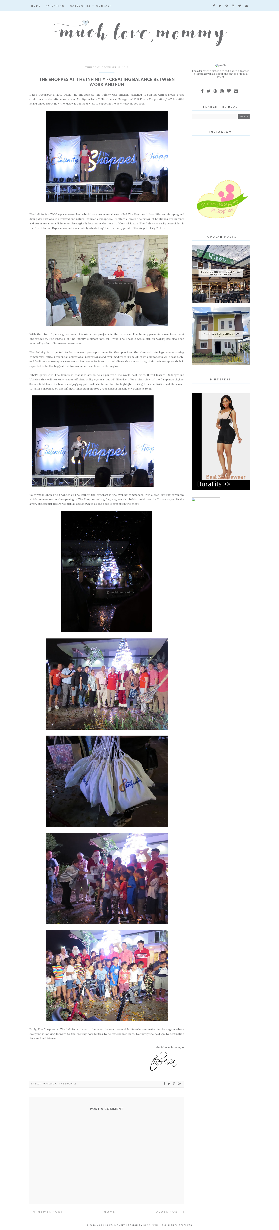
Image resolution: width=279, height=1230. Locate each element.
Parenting (55, 6)
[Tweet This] (169, 1083)
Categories (81, 6)
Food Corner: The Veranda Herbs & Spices (220, 273)
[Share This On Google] (179, 1083)
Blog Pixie (151, 1225)
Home (36, 6)
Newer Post (49, 1211)
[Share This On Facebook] (164, 1083)
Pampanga (50, 1083)
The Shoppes (67, 1083)
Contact (104, 6)
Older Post (168, 1211)
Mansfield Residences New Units (221, 335)
